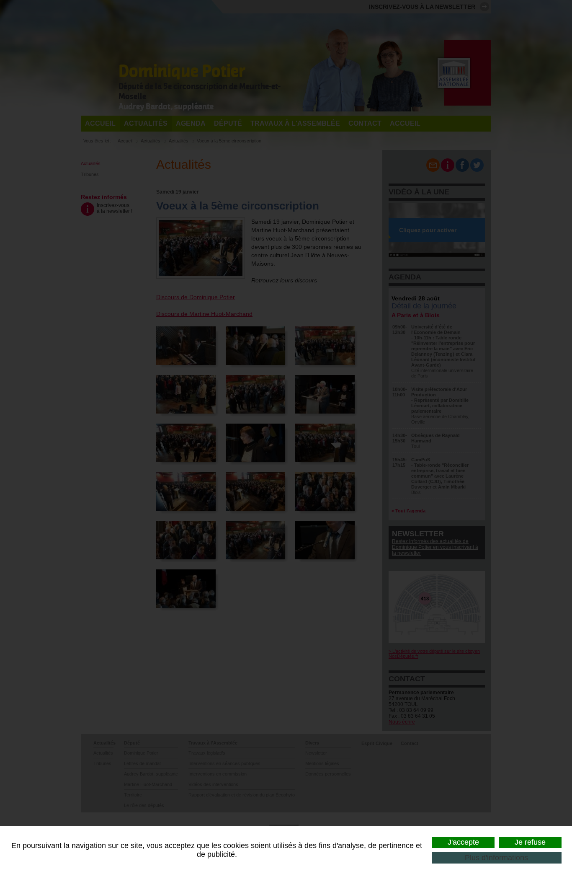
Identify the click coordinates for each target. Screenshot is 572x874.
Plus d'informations (496, 857)
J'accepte (463, 842)
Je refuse (530, 842)
